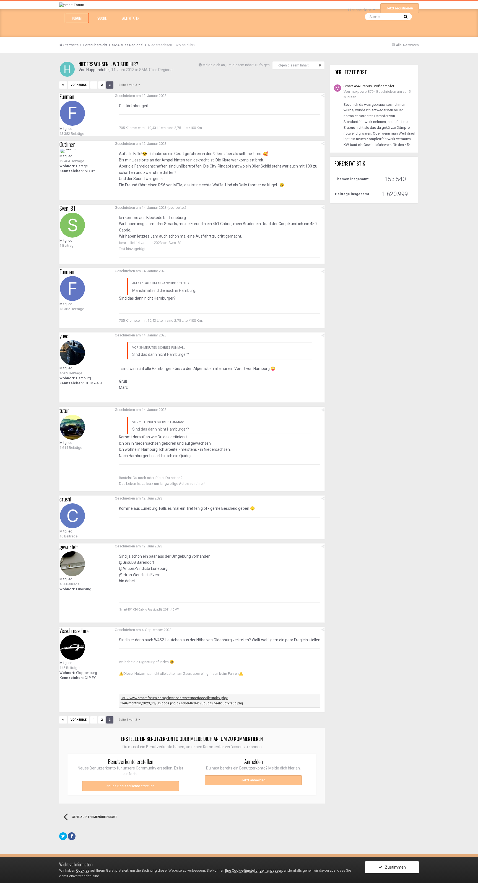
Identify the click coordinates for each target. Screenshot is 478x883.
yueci (64, 336)
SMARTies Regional (156, 70)
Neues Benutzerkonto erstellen (130, 786)
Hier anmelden (360, 10)
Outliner (67, 144)
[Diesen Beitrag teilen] (322, 96)
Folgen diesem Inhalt (293, 65)
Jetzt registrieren (399, 8)
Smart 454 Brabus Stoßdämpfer (369, 86)
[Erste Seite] (63, 85)
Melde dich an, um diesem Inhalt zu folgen (236, 65)
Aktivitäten (130, 18)
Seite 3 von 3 (128, 85)
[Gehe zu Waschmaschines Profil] (72, 647)
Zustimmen (394, 867)
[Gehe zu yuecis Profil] (72, 352)
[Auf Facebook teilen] (72, 836)
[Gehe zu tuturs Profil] (72, 427)
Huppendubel (98, 70)
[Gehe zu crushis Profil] (72, 515)
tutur (64, 410)
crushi (65, 499)
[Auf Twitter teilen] (63, 836)
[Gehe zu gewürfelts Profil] (72, 563)
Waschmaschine (74, 630)
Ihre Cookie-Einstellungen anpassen (253, 870)
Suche (101, 18)
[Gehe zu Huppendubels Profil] (67, 69)
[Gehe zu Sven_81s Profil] (72, 225)
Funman (66, 96)
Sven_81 (67, 208)
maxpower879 (362, 91)
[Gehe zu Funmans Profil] (72, 113)
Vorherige (79, 84)
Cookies (82, 870)
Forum (77, 18)
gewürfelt (68, 547)
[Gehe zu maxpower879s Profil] (337, 88)
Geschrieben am (141, 96)
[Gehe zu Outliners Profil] (68, 151)
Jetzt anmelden (253, 780)
